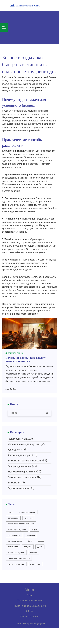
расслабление (14, 535)
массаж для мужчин (17, 529)
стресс (41, 541)
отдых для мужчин (16, 564)
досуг (39, 546)
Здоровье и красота (21, 488)
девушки (28, 546)
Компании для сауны (22, 455)
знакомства (13, 546)
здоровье (28, 518)
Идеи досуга (17, 449)
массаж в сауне (15, 541)
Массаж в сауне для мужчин (27, 444)
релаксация (13, 518)
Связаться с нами (29, 616)
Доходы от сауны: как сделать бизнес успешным (25, 359)
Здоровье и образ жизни (24, 471)
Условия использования (29, 600)
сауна (10, 512)
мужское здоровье (27, 512)
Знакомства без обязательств (27, 460)
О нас (29, 595)
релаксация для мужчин (19, 558)
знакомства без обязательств (21, 523)
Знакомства (16, 482)
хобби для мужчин (16, 552)
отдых (34, 529)
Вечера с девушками (22, 466)
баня (30, 541)
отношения (35, 564)
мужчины (31, 535)
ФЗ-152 (29, 611)
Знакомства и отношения (24, 477)
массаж (33, 552)
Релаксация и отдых (22, 439)
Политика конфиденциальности (29, 605)
